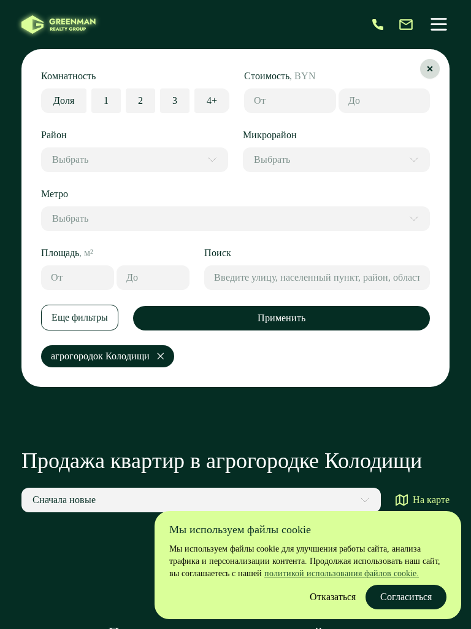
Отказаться (333, 597)
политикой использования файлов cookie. (341, 573)
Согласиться (406, 597)
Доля (63, 100)
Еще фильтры (80, 317)
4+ (212, 100)
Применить (281, 318)
